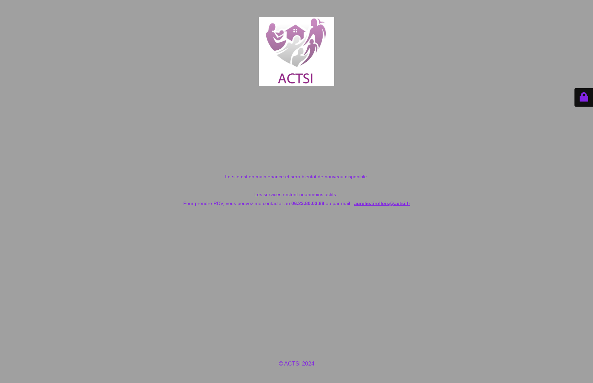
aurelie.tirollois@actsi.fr (382, 203)
